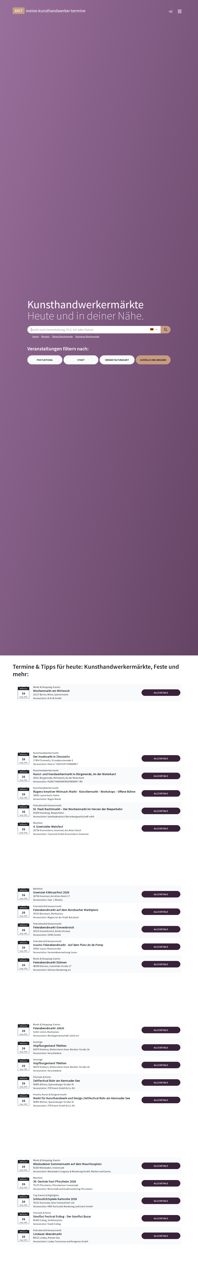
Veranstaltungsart (117, 359)
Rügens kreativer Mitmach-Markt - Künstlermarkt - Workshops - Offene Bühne (84, 791)
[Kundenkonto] (170, 11)
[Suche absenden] (166, 329)
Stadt (81, 359)
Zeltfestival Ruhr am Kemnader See (56, 1080)
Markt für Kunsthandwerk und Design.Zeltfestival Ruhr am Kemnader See (81, 1098)
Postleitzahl (45, 359)
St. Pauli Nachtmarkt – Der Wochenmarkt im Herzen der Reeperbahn (78, 809)
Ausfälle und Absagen (153, 359)
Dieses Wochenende (62, 336)
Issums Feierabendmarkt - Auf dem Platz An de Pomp (68, 945)
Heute (35, 336)
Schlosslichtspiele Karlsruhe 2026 (55, 1199)
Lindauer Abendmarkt (47, 1234)
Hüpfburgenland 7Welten (50, 1045)
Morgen (45, 336)
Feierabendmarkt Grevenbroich (53, 927)
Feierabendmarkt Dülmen (50, 962)
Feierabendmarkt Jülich (48, 1028)
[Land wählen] (153, 329)
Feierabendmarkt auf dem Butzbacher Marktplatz (65, 910)
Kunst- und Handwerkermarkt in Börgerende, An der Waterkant (74, 774)
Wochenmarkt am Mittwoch (51, 691)
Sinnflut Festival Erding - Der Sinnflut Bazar (62, 1216)
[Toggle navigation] (179, 11)
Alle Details (161, 692)
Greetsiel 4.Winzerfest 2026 (51, 892)
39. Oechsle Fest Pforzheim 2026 (54, 1181)
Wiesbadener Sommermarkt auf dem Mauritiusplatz (67, 1164)
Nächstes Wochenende (87, 336)
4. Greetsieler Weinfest (48, 826)
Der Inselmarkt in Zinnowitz (51, 756)
